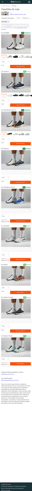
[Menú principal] (29, 2)
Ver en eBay (20, 292)
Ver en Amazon (20, 182)
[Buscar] (2, 2)
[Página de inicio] (16, 1)
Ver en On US (20, 66)
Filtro (18, 18)
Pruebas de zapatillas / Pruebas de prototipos (13, 486)
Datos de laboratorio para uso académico (12, 488)
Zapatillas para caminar (6, 5)
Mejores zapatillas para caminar (10, 380)
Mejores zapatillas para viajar (18, 14)
